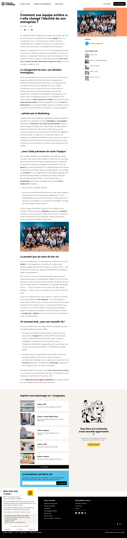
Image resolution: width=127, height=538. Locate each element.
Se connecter (119, 4)
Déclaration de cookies (25, 512)
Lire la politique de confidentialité (11, 512)
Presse (77, 508)
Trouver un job (25, 4)
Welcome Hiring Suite (50, 503)
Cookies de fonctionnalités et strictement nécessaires (17, 517)
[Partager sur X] (28, 30)
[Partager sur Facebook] (25, 30)
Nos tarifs (47, 508)
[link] (96, 43)
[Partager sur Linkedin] (31, 30)
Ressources (59, 4)
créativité (63, 211)
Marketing (50, 121)
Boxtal (55, 38)
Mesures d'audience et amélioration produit (15, 522)
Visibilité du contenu (9, 520)
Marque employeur (49, 506)
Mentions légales (8, 532)
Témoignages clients (50, 511)
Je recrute (107, 4)
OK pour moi (32, 529)
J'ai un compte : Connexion (52, 518)
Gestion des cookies (35, 532)
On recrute (78, 506)
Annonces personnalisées (11, 519)
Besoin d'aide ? (48, 516)
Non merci (8, 529)
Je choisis (20, 529)
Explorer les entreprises (42, 4)
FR (120, 524)
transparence (25, 181)
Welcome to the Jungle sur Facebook (39, 380)
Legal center (23, 532)
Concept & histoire (81, 503)
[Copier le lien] (21, 30)
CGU (16, 532)
